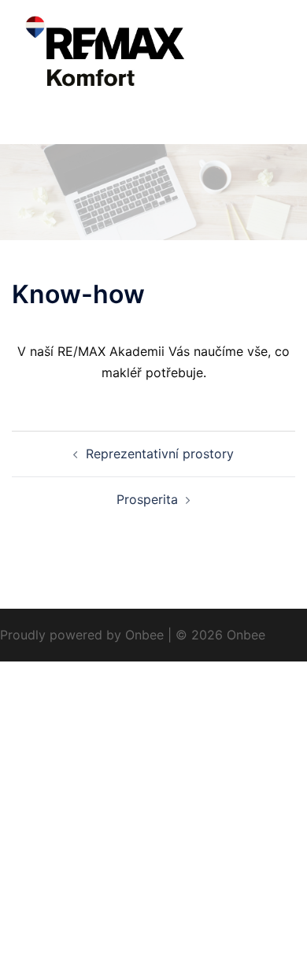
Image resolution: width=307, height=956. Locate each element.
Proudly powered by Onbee (82, 635)
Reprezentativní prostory (160, 453)
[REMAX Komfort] (153, 53)
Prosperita (147, 499)
